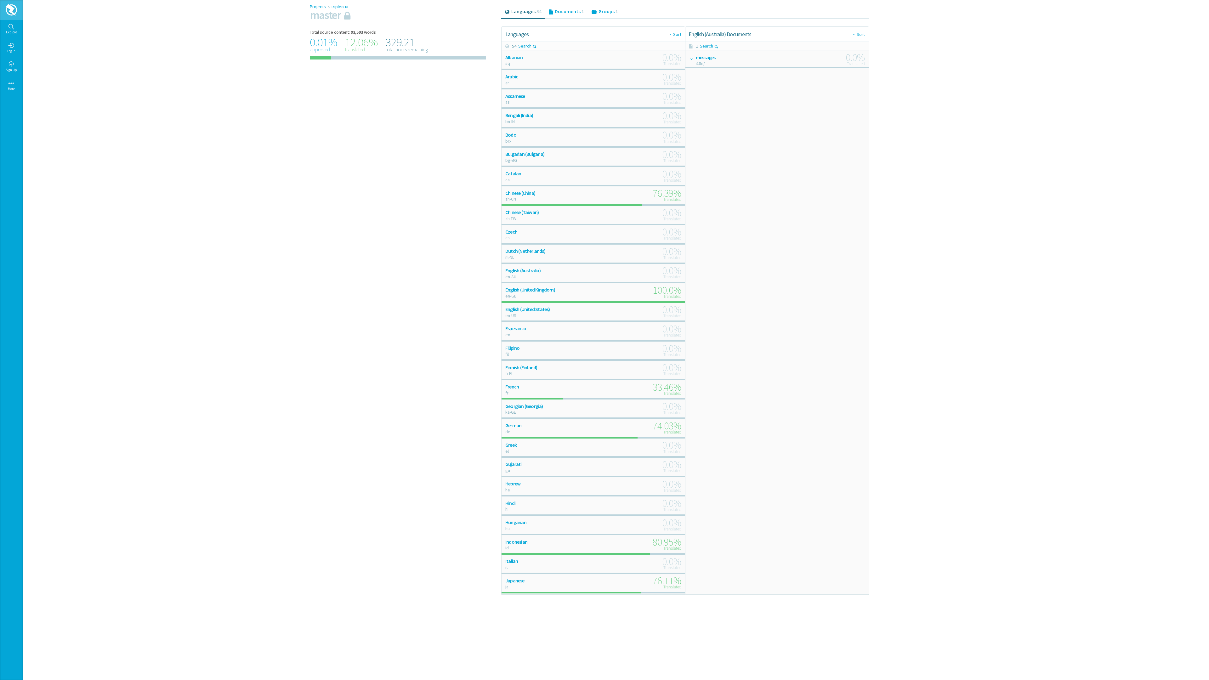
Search (524, 46)
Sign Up (11, 70)
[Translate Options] (691, 59)
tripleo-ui (339, 6)
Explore (11, 32)
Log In (11, 51)
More (11, 89)
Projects (318, 6)
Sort (677, 34)
